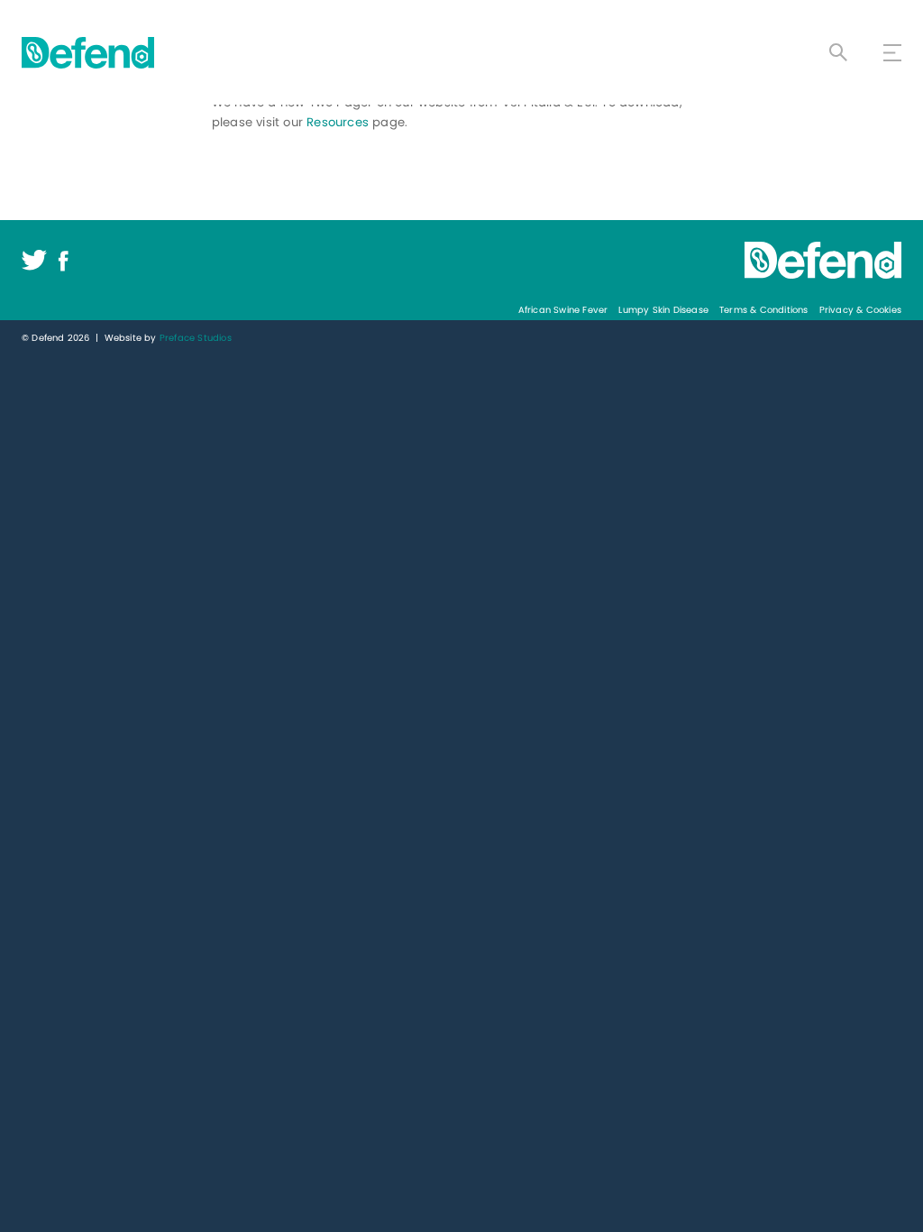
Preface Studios (196, 338)
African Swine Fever (563, 310)
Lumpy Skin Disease (663, 310)
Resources (337, 122)
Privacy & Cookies (860, 310)
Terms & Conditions (764, 310)
